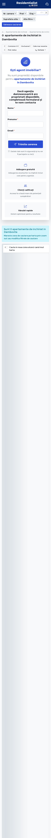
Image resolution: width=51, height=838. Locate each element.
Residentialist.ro (27, 4)
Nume (11, 108)
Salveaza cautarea (12, 24)
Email (11, 130)
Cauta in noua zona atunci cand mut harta (26, 248)
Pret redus (12, 50)
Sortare (40, 50)
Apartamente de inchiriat (16, 32)
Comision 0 (12, 46)
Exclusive (25, 46)
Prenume (13, 119)
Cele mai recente (40, 46)
